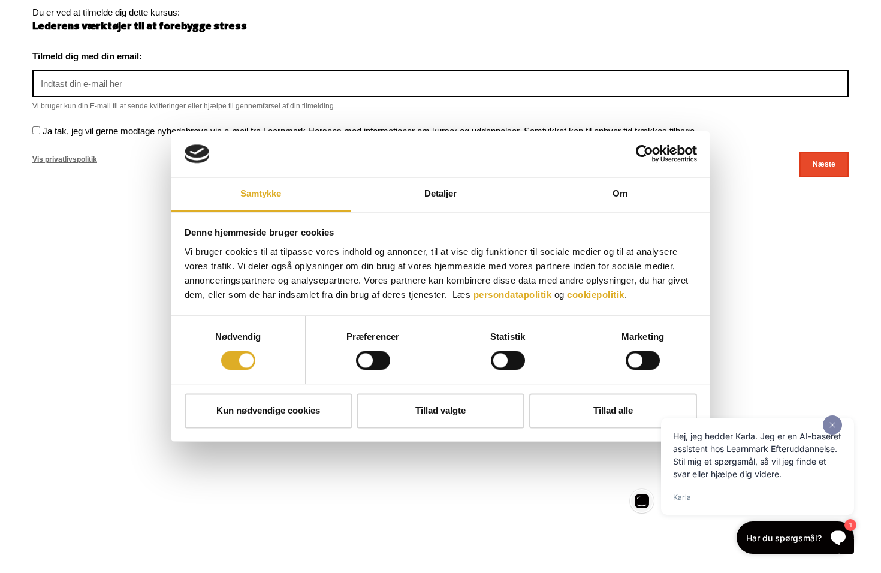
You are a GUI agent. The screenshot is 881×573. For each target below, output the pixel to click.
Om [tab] (620, 193)
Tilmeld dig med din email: (87, 56)
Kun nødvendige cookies (268, 410)
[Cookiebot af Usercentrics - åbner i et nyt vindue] (644, 154)
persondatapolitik (512, 294)
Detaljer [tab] (440, 193)
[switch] (373, 360)
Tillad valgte (440, 410)
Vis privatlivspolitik (64, 159)
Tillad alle (613, 410)
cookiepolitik (595, 294)
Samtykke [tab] (261, 193)
